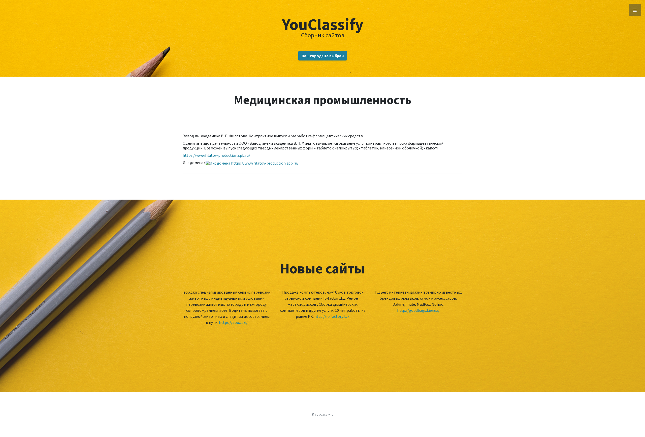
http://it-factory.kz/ (331, 316)
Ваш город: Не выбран (323, 55)
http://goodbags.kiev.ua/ (418, 310)
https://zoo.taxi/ (233, 322)
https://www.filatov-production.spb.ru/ (216, 155)
